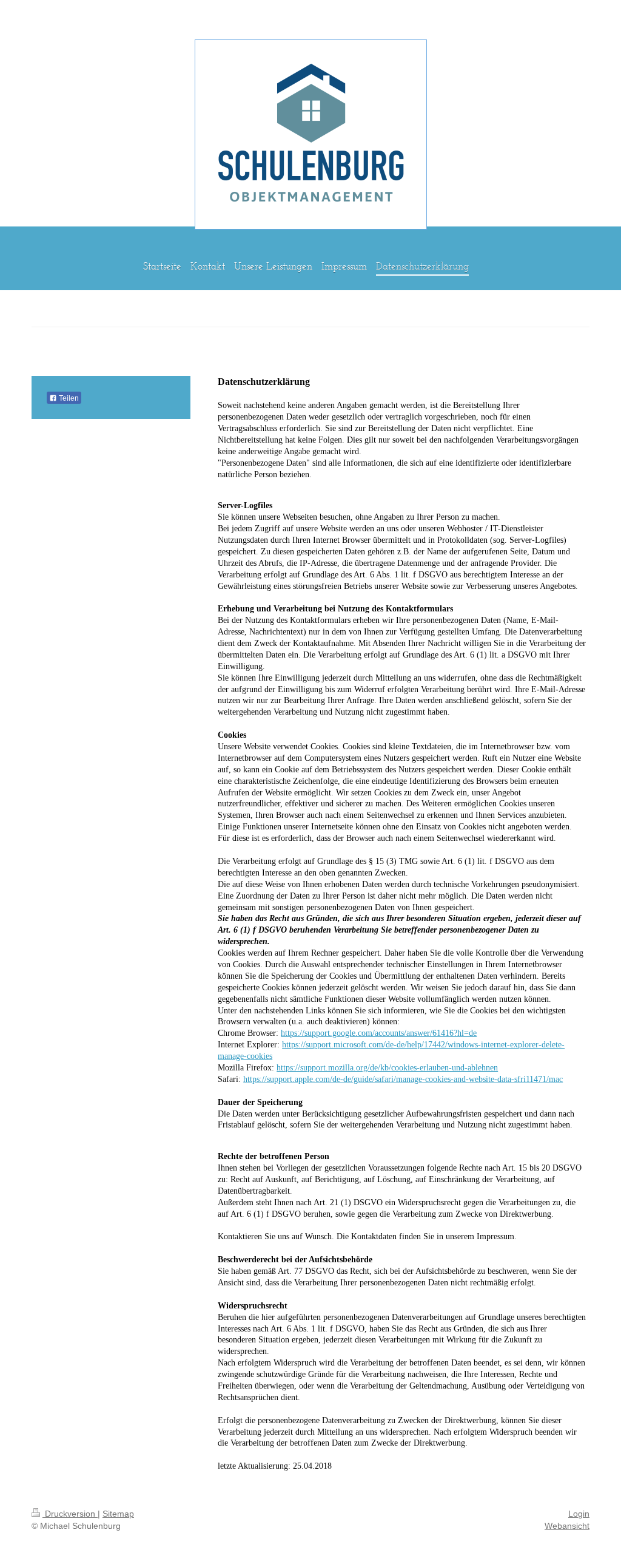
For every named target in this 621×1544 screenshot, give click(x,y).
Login (578, 1513)
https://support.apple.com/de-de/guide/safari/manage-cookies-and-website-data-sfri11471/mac (403, 1079)
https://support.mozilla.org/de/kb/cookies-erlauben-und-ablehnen (387, 1067)
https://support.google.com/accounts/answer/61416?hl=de (379, 1033)
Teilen (68, 398)
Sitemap (118, 1513)
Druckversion (70, 1513)
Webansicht (567, 1526)
